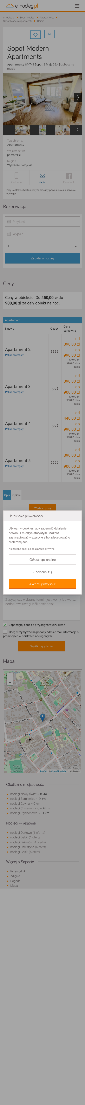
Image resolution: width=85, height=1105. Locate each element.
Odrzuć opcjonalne (43, 560)
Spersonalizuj (42, 572)
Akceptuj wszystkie (42, 584)
